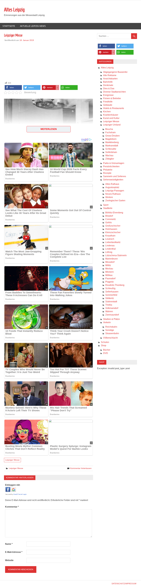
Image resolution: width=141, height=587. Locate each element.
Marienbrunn (111, 259)
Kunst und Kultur (111, 118)
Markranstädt (111, 145)
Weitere (109, 197)
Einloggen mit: (12, 485)
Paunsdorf (110, 278)
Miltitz (108, 265)
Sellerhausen (111, 291)
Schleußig (110, 288)
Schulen (105, 342)
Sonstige (109, 330)
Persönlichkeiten (111, 166)
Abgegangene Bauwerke (115, 72)
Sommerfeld (111, 295)
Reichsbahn (111, 327)
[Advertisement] (48, 61)
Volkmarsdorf (111, 308)
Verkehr (107, 322)
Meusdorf (109, 262)
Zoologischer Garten (115, 200)
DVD (105, 353)
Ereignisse (108, 95)
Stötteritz (109, 298)
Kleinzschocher (112, 232)
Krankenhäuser (110, 115)
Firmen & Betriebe (112, 98)
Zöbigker (109, 159)
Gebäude (107, 105)
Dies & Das (108, 88)
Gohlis (108, 222)
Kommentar (12, 507)
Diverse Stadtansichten (114, 92)
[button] (13, 87)
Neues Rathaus (113, 194)
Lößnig (108, 252)
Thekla (108, 305)
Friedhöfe (107, 101)
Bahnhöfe (108, 82)
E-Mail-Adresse (13, 552)
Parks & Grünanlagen (113, 163)
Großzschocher (112, 226)
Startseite (8, 26)
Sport (105, 205)
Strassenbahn (112, 333)
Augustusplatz (112, 187)
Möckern (109, 272)
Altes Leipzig (14, 9)
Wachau (109, 155)
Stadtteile (107, 208)
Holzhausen (111, 229)
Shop (103, 345)
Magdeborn (110, 139)
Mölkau (108, 275)
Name (9, 544)
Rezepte (107, 173)
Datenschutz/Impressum (124, 584)
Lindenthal (110, 249)
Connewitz (110, 219)
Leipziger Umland (111, 125)
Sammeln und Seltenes (114, 176)
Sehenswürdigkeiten (113, 179)
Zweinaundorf (112, 315)
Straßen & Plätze (111, 319)
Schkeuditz (110, 149)
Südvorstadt (111, 301)
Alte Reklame (109, 75)
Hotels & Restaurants (113, 108)
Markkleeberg (112, 142)
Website (9, 560)
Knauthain (110, 235)
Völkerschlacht (110, 338)
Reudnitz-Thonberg (114, 285)
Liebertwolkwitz (112, 242)
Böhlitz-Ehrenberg (114, 212)
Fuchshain (110, 132)
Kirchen (107, 111)
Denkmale (108, 85)
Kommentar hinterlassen (81, 468)
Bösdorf (109, 216)
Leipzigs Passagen (114, 190)
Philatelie (107, 170)
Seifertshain (111, 152)
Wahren (109, 311)
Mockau (109, 268)
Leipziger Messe (12, 460)
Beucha (109, 129)
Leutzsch (109, 239)
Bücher (106, 350)
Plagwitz (109, 282)
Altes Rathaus (112, 184)
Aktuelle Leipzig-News (33, 26)
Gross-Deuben (112, 136)
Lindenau (110, 245)
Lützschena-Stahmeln (116, 255)
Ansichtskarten (110, 78)
